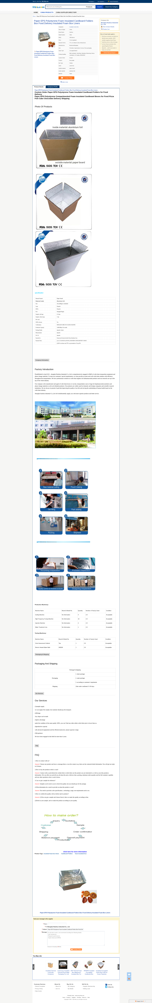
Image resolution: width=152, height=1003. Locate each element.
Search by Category (111, 7)
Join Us (58, 988)
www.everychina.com (79, 995)
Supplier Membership (89, 986)
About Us (57, 984)
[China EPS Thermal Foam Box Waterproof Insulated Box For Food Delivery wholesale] (75, 964)
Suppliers (74, 997)
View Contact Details (108, 26)
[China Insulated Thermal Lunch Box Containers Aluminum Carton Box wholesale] (50, 964)
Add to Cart (65, 82)
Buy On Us (70, 984)
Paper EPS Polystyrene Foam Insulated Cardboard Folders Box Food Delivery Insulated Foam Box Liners (63, 22)
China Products (46, 12)
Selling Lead (86, 988)
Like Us (110, 984)
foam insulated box (81, 853)
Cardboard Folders (67, 853)
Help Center (38, 991)
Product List (106, 29)
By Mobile (70, 988)
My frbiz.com (45, 1)
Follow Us (111, 987)
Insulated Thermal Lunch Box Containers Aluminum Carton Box (51, 974)
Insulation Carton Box (74, 26)
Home (36, 12)
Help (89, 997)
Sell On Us (85, 984)
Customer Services (39, 984)
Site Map (79, 997)
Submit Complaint (40, 986)
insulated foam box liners (51, 853)
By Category (71, 986)
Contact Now (68, 78)
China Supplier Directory (66, 12)
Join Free (39, 1)
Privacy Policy (39, 988)
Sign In (34, 1)
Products (68, 997)
